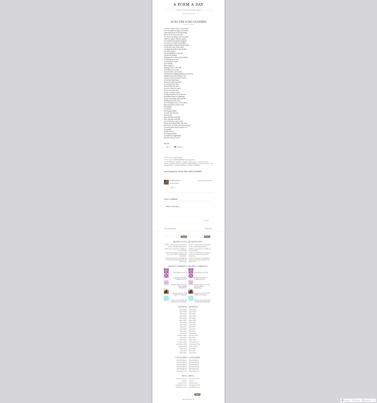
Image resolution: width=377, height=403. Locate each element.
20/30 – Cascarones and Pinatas (176, 244)
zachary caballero (194, 165)
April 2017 (183, 329)
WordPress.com (181, 387)
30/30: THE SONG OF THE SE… (180, 294)
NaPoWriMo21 (182, 369)
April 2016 (183, 333)
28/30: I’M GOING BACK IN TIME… (178, 301)
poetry (207, 163)
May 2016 (183, 331)
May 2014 (183, 350)
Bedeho (176, 277)
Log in (184, 381)
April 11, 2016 (177, 157)
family (185, 162)
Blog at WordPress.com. (189, 399)
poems (201, 163)
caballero (178, 162)
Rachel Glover (176, 284)
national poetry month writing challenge (184, 163)
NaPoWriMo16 (179, 160)
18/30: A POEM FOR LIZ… (181, 278)
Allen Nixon (177, 272)
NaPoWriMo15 (182, 360)
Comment (206, 220)
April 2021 (183, 316)
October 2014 (182, 342)
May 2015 (183, 337)
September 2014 (181, 344)
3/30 (185, 272)
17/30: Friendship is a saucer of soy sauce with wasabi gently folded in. (176, 254)
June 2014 (183, 348)
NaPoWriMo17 (182, 364)
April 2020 (183, 320)
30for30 (171, 162)
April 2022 (183, 312)
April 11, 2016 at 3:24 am (205, 180)
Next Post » (209, 229)
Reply (173, 187)
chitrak (174, 293)
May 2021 (183, 314)
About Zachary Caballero (188, 10)
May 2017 (183, 327)
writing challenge (180, 165)
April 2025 (183, 309)
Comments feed (181, 385)
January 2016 (182, 335)
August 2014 (182, 346)
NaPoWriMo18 (182, 367)
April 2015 (183, 340)
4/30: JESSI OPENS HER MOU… (182, 286)
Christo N (174, 300)
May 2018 (183, 322)
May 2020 (183, 318)
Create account (181, 378)
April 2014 (183, 353)
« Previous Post (169, 229)
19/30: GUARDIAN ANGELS (177, 247)
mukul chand (175, 180)
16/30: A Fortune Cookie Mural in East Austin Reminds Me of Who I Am (176, 259)
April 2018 (183, 325)
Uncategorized (190, 160)
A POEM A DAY (188, 4)
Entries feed (182, 383)
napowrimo (192, 162)
